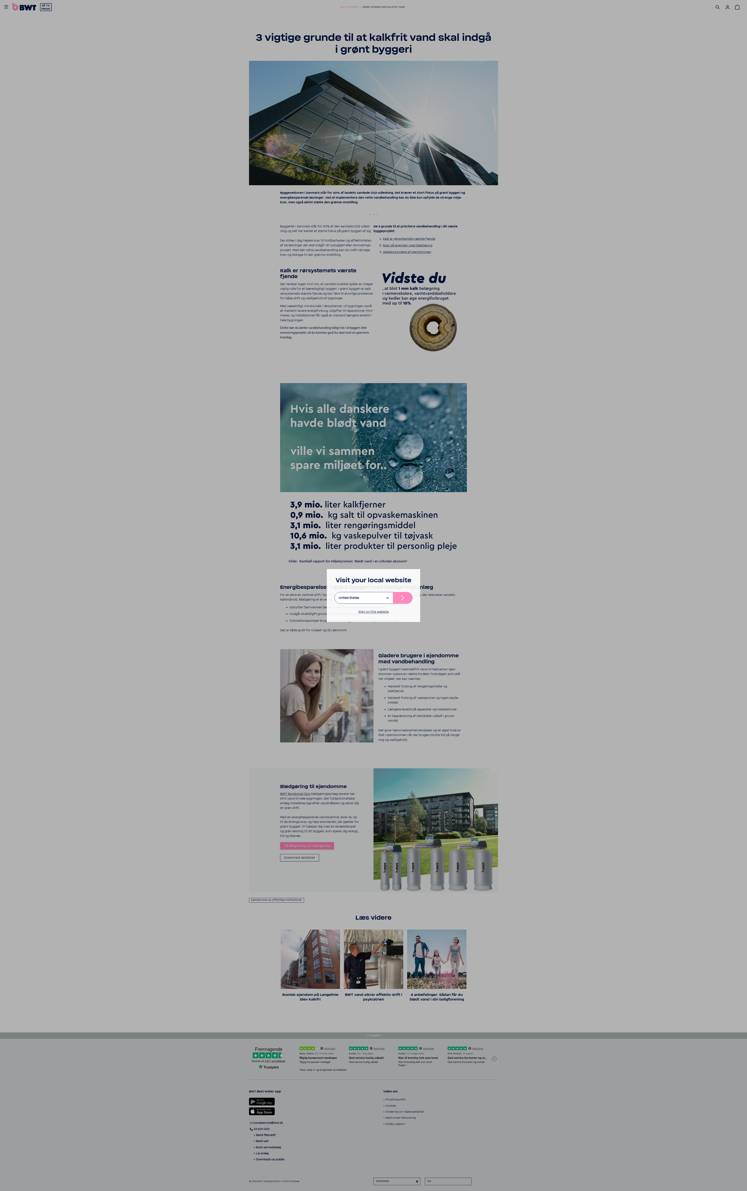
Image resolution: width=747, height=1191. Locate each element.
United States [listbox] (349, 598)
